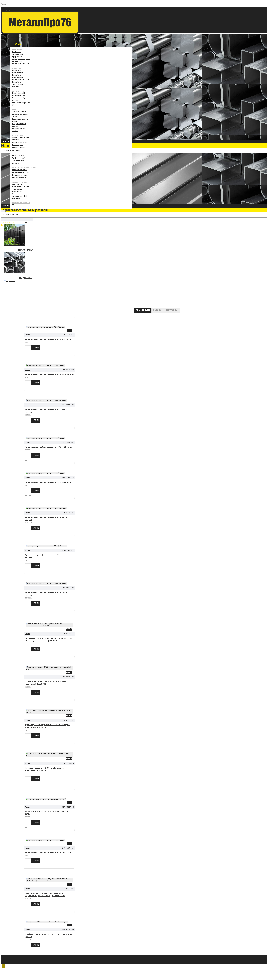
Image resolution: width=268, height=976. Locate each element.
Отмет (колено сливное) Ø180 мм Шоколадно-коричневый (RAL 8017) (46, 683)
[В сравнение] (31, 352)
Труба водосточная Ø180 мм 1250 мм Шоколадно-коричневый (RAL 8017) (47, 726)
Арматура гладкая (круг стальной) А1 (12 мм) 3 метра (48, 447)
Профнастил (17, 50)
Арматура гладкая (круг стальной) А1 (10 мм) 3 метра (48, 339)
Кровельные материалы (21, 203)
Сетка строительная (19, 182)
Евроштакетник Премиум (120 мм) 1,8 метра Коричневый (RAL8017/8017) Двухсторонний (45, 894)
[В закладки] (27, 352)
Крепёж (15, 109)
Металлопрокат (18, 135)
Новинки (157, 310)
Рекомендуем (143, 310)
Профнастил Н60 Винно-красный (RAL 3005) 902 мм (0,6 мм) (48, 935)
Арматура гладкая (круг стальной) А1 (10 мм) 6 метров (49, 374)
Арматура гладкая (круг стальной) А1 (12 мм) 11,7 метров (46, 410)
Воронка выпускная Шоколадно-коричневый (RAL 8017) (48, 813)
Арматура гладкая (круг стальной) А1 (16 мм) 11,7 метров (46, 593)
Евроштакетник (18, 91)
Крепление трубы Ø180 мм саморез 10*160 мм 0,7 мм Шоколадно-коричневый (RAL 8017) (48, 639)
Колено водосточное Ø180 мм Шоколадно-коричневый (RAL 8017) (44, 769)
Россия (27, 335)
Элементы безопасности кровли (24, 168)
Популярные (172, 310)
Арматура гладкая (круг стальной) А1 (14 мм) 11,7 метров (46, 518)
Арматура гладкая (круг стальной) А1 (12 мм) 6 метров (49, 482)
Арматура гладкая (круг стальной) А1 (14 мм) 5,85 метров (47, 556)
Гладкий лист (17, 68)
